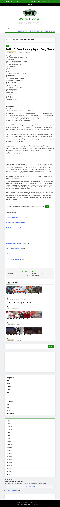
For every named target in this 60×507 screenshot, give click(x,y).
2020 (8, 441)
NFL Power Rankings (12, 259)
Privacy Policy (34, 504)
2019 (8, 444)
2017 (8, 450)
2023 (8, 432)
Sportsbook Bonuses (50, 31)
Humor (8, 389)
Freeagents (9, 386)
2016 (8, 453)
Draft (8, 380)
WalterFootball (30, 19)
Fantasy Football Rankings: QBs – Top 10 (19, 303)
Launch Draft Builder (30, 486)
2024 (8, 429)
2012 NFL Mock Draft (12, 217)
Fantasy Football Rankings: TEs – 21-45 (40, 1)
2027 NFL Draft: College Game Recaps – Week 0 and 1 (23, 294)
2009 (8, 475)
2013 (8, 463)
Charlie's (21, 217)
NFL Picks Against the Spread (36, 31)
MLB (8, 392)
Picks (8, 407)
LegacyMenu (7, 28)
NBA (8, 395)
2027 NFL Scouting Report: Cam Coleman (19, 334)
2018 (8, 447)
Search (51, 346)
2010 (8, 472)
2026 (8, 423)
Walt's (26, 217)
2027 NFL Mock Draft (22, 31)
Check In (14, 28)
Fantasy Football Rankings (14, 243)
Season (8, 410)
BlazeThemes (27, 504)
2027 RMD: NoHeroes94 (11, 490)
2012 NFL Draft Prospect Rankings (15, 222)
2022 (8, 435)
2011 (8, 469)
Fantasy (8, 383)
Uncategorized (10, 413)
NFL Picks (9, 254)
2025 (8, 426)
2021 (8, 438)
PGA (8, 404)
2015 (8, 457)
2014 (8, 459)
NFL (7, 45)
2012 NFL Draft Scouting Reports (15, 228)
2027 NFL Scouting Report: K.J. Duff (17, 318)
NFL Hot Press (10, 401)
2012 (8, 466)
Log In (30, 4)
